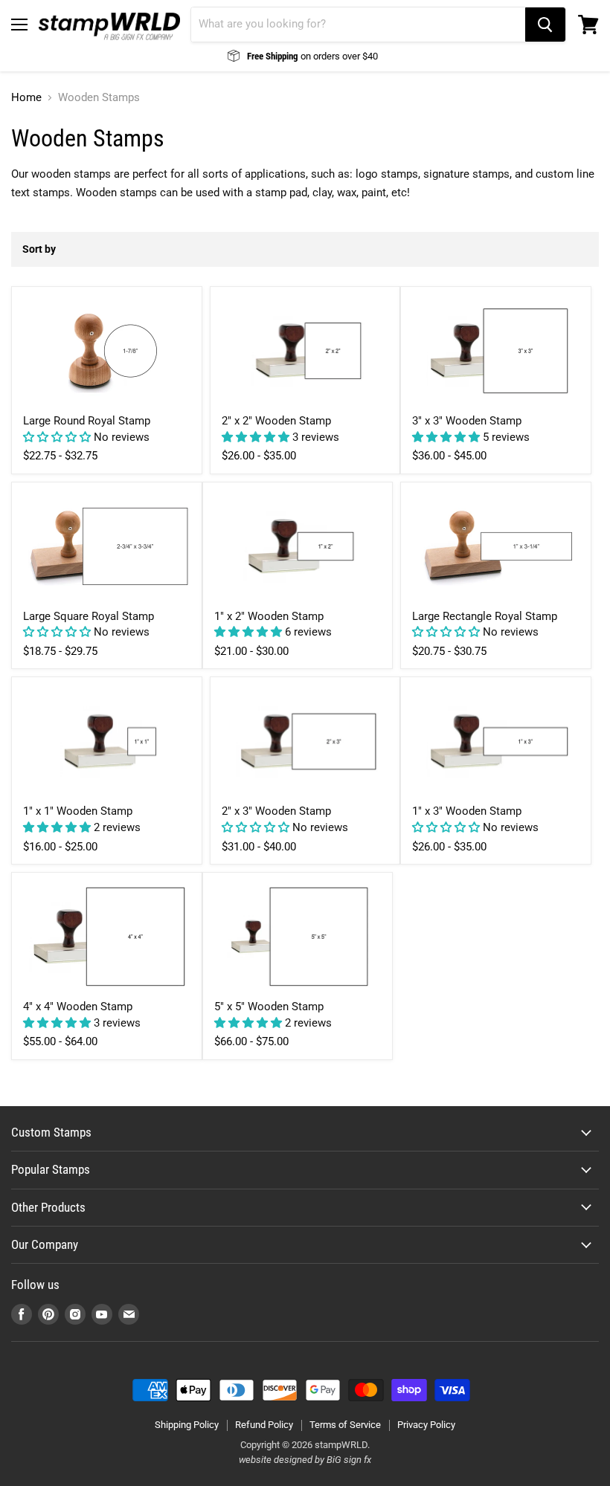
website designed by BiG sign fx (305, 1459)
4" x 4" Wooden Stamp (77, 1006)
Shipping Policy (187, 1424)
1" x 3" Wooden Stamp (466, 811)
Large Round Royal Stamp (86, 420)
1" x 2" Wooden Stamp (269, 616)
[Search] (545, 24)
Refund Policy (264, 1424)
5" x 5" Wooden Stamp (269, 1006)
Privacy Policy (426, 1424)
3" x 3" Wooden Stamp (466, 420)
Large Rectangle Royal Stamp (484, 616)
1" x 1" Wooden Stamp (77, 811)
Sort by (39, 249)
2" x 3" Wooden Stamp (276, 811)
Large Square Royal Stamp (88, 616)
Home (26, 97)
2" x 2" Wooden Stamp (276, 420)
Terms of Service (345, 1424)
